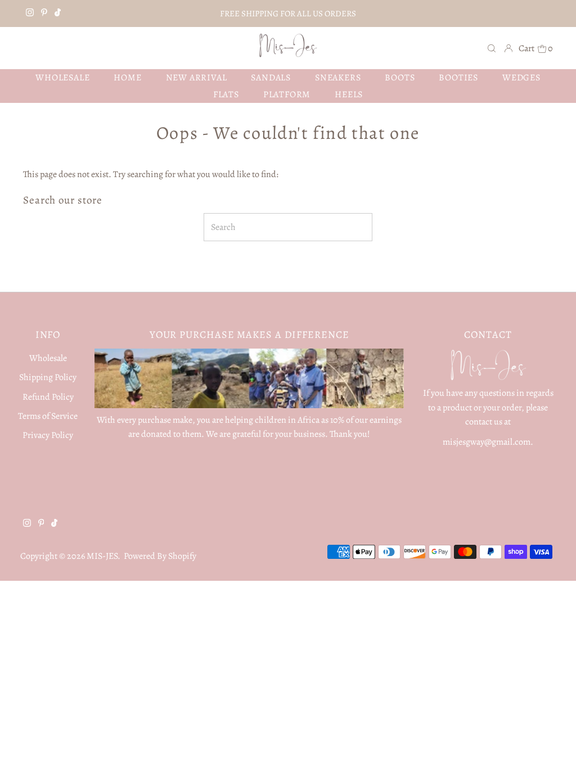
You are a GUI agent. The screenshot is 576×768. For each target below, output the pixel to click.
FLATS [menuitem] (226, 94)
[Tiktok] (58, 13)
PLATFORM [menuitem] (286, 94)
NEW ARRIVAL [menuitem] (196, 77)
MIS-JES (102, 556)
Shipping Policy (47, 377)
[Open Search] (491, 48)
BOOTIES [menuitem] (458, 77)
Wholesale (48, 358)
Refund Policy (48, 397)
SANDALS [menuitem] (271, 77)
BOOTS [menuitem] (400, 77)
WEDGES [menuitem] (521, 77)
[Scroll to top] (553, 745)
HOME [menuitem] (127, 77)
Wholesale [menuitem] (62, 77)
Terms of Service (48, 416)
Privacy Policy (47, 435)
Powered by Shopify (160, 556)
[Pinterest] (44, 13)
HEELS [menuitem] (349, 94)
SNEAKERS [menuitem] (338, 77)
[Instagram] (30, 13)
